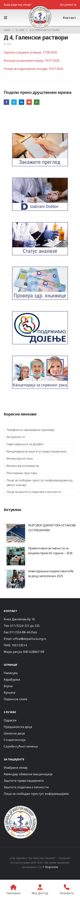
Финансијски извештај (23, 466)
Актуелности (68, 4)
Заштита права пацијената (24, 781)
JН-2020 (7, 44)
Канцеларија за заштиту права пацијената (36, 451)
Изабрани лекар (16, 768)
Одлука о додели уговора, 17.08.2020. (30, 52)
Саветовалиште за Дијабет (25, 444)
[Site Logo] (40, 17)
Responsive (51, 867)
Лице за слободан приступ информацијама (36, 794)
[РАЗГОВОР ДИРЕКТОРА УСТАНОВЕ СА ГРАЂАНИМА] (16, 533)
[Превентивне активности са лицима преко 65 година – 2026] (16, 556)
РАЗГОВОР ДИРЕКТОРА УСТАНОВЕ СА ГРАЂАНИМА (52, 527)
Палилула (11, 673)
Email (29, 102)
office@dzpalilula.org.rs (29, 639)
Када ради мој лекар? (18, 4)
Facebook (6, 102)
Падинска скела (15, 699)
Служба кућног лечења (21, 746)
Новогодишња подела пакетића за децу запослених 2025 (50, 573)
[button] (7, 18)
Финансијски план (20, 458)
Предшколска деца (18, 727)
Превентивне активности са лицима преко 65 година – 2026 (50, 550)
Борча (8, 686)
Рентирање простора (22, 473)
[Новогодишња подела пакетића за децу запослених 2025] (16, 579)
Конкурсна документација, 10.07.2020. (32, 60)
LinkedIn (21, 102)
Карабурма (12, 679)
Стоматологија (14, 740)
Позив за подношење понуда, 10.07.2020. (34, 69)
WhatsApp (36, 102)
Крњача (9, 693)
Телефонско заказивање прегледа (30, 430)
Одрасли (10, 720)
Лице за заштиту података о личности (34, 492)
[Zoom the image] (20, 807)
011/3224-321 (19, 626)
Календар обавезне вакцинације (28, 774)
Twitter (14, 102)
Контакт (69, 18)
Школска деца (14, 733)
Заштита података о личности (26, 787)
